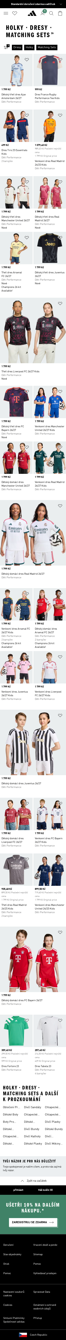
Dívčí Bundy (31, 1129)
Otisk (6, 1264)
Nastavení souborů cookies (13, 1294)
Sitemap (38, 1254)
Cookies (7, 1305)
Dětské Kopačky (29, 1122)
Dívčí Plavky (52, 1122)
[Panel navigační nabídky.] (5, 13)
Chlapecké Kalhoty (9, 1137)
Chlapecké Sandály (30, 1115)
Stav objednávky (12, 1254)
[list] (39, 47)
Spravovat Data (41, 1292)
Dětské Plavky (33, 1143)
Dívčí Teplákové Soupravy (51, 1137)
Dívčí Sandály (32, 1107)
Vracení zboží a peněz (45, 1245)
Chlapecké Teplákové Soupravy (51, 1115)
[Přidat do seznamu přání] (27, 60)
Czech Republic (38, 1335)
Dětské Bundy (54, 1129)
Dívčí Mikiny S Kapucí (54, 1144)
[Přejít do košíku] (60, 13)
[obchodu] (32, 14)
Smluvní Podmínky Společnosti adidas (14, 1320)
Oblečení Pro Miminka (11, 1108)
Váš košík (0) (45, 1190)
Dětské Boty (10, 1114)
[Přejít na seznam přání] (14, 13)
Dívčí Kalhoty (32, 1136)
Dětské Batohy (7, 1129)
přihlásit (18, 1190)
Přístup (37, 1318)
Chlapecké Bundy (51, 1108)
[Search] (51, 13)
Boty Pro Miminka (8, 1122)
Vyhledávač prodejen (44, 1273)
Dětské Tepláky (8, 1144)
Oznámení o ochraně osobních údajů (44, 1307)
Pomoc (37, 1264)
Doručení (8, 1245)
